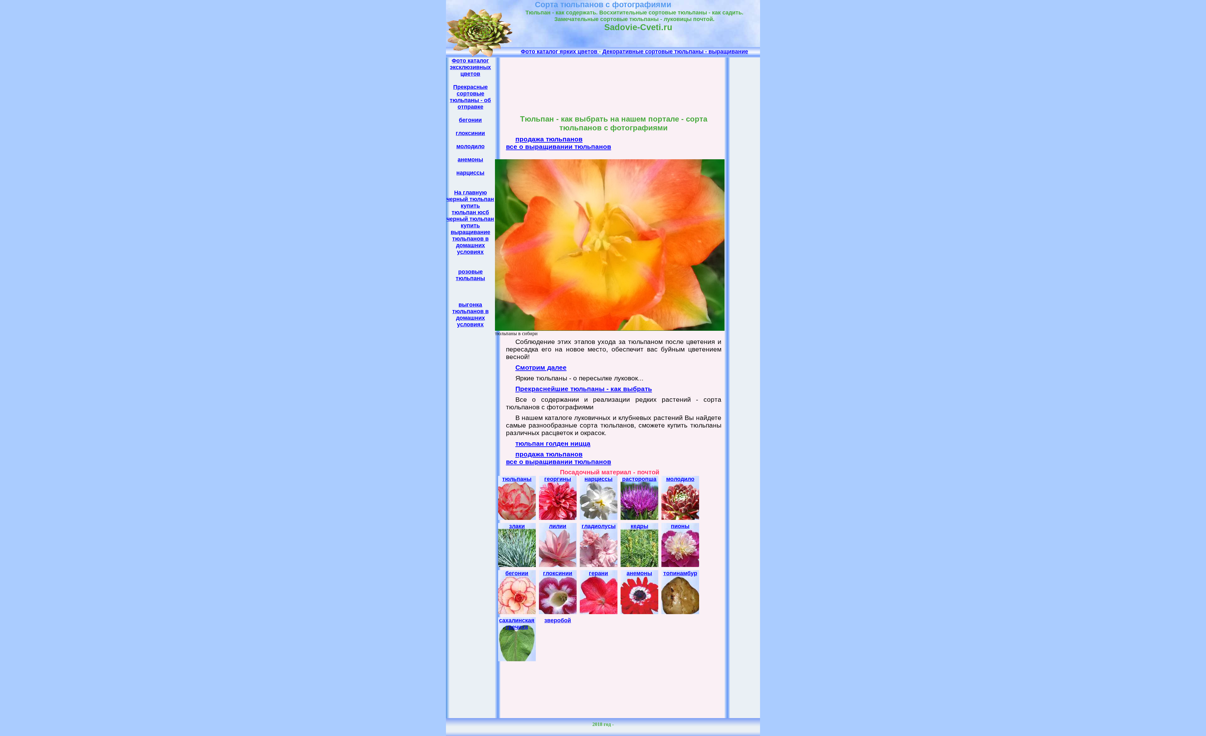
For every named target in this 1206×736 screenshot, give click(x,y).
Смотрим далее (541, 367)
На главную (470, 192)
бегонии (470, 120)
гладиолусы (599, 526)
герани (598, 573)
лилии (557, 526)
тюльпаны (516, 479)
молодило (470, 146)
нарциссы (470, 173)
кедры (639, 526)
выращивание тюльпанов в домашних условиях (470, 242)
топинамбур (680, 573)
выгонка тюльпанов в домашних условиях (470, 315)
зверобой (557, 620)
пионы (680, 526)
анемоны (470, 159)
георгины (557, 479)
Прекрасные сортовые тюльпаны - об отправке (470, 97)
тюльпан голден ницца (552, 443)
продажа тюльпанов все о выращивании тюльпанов (558, 142)
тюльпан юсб (470, 212)
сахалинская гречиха (517, 623)
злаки (517, 526)
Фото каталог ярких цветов (560, 51)
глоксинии (470, 133)
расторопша (639, 479)
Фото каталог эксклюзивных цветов (470, 67)
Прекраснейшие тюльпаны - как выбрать (583, 388)
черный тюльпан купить (470, 202)
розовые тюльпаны (470, 275)
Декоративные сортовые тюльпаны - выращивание (675, 51)
